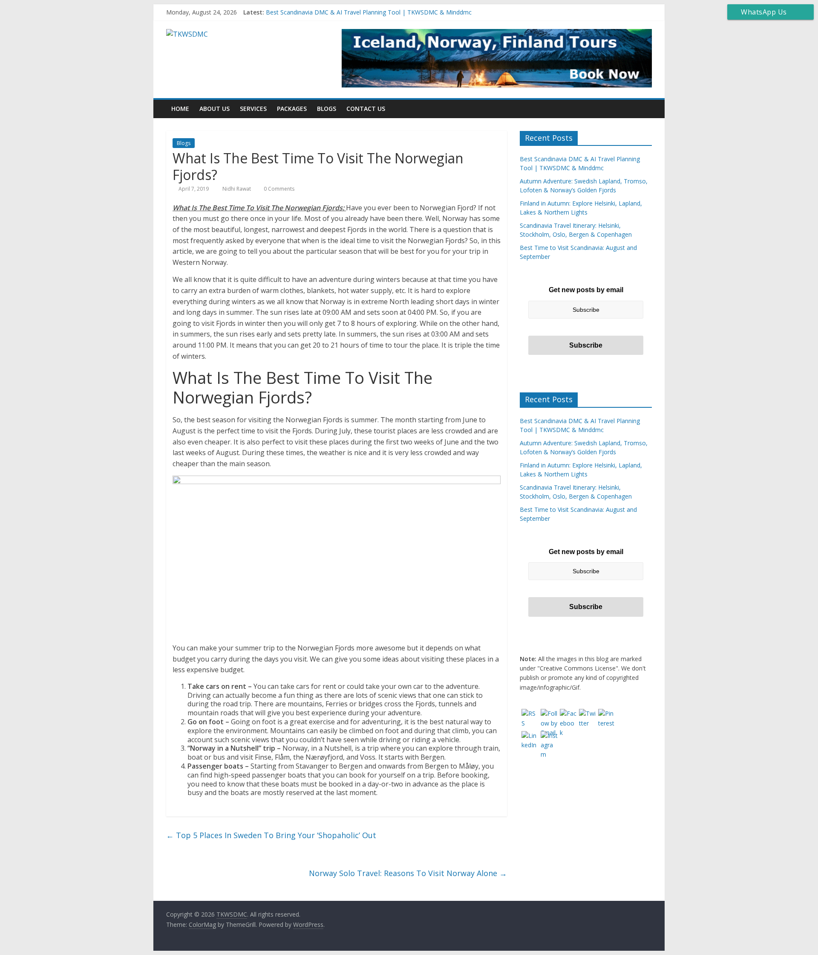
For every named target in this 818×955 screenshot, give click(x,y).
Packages (292, 108)
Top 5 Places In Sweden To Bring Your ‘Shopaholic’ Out (271, 835)
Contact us (365, 108)
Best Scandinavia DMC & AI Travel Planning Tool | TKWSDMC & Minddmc (369, 12)
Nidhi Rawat (237, 188)
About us (214, 108)
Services (253, 108)
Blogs (326, 108)
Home (180, 108)
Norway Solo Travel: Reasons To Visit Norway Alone (408, 873)
